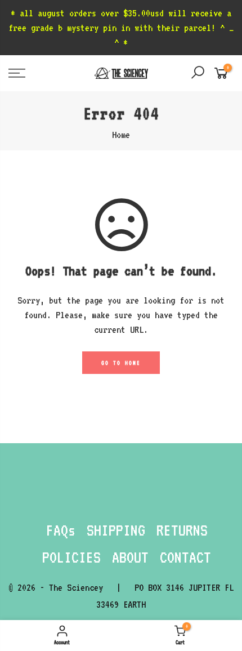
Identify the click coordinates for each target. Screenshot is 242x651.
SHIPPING (116, 530)
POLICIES (71, 557)
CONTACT (185, 557)
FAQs (60, 530)
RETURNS (182, 530)
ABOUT (130, 557)
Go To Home (121, 362)
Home (121, 134)
